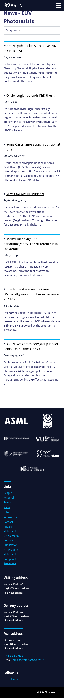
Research (9, 498)
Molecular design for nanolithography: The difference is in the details (31, 244)
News (7, 507)
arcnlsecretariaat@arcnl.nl (29, 660)
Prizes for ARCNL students (25, 194)
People (8, 493)
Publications (11, 545)
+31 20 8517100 (14, 656)
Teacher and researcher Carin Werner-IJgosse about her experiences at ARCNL (32, 294)
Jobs (6, 512)
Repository (10, 517)
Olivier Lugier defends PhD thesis (30, 95)
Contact (8, 522)
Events (8, 502)
